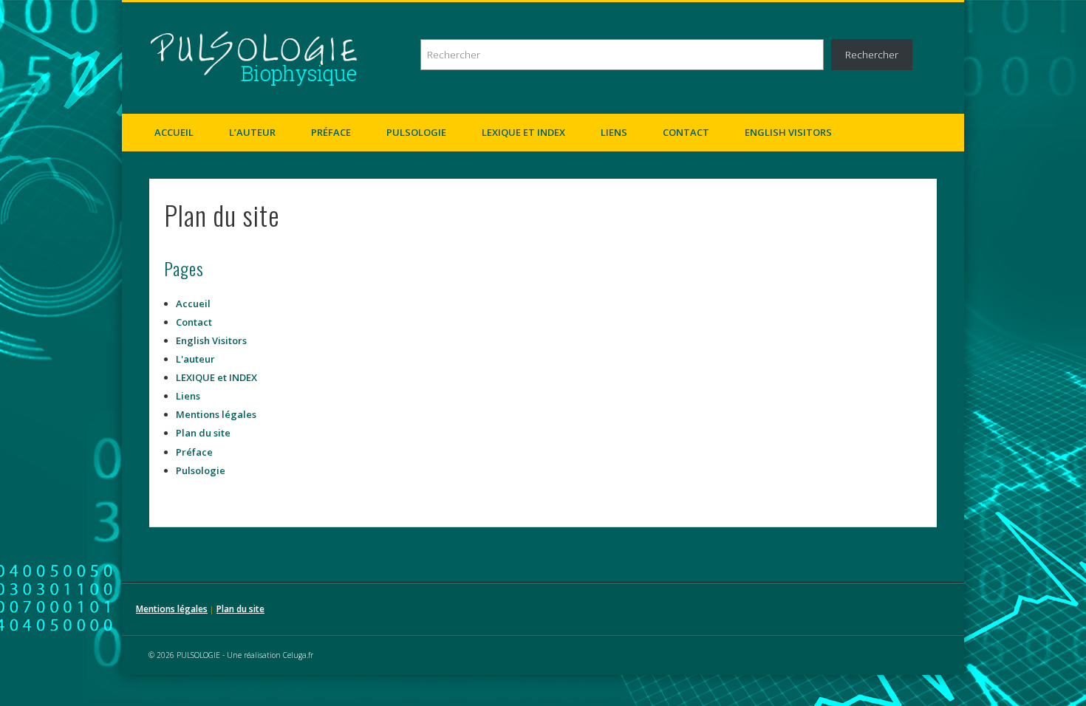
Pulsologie (416, 132)
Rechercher (871, 54)
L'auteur (195, 359)
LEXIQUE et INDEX (523, 132)
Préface (331, 132)
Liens (614, 132)
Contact (686, 132)
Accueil (174, 132)
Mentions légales (216, 414)
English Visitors (788, 132)
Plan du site (203, 432)
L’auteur (252, 132)
